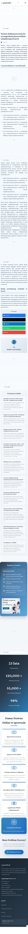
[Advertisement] (14, 18)
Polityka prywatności (6, 908)
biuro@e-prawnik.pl (6, 916)
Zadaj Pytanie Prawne (15, 852)
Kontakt (3, 912)
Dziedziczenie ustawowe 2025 (13, 579)
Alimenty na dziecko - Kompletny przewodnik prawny (14, 591)
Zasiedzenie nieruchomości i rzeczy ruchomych (14, 582)
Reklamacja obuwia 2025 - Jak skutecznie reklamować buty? (13, 587)
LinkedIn (7, 323)
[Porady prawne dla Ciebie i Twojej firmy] (11, 613)
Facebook (7, 315)
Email (6, 332)
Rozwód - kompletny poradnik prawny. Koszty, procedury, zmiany (14, 575)
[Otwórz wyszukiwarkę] (18, 2)
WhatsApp (7, 328)
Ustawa (3, 90)
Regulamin (4, 905)
